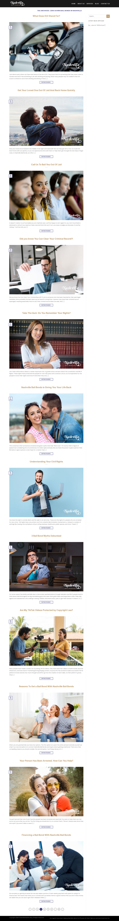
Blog (97, 3)
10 (59, 909)
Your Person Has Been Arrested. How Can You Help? (46, 760)
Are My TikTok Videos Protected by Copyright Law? (46, 610)
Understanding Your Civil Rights (46, 461)
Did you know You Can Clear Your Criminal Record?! (46, 239)
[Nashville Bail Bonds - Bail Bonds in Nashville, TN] (17, 3)
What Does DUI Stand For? (46, 16)
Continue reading (46, 82)
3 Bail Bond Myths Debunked (46, 536)
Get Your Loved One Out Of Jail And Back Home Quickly (46, 90)
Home (73, 3)
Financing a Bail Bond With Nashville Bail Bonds (46, 835)
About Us (81, 3)
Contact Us (105, 3)
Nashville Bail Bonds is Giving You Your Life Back (46, 387)
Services (90, 3)
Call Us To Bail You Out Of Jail (46, 164)
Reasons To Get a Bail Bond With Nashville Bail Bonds (46, 686)
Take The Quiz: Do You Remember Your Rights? (46, 313)
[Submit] (108, 16)
